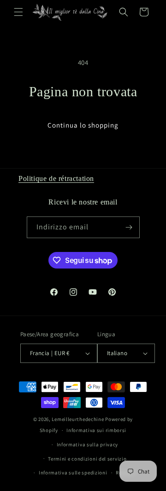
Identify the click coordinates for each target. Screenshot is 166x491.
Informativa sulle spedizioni (73, 472)
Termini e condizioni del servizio (87, 459)
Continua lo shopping (83, 125)
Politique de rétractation (56, 178)
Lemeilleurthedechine (78, 419)
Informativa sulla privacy (88, 444)
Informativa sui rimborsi (96, 430)
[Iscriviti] (129, 227)
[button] (18, 12)
